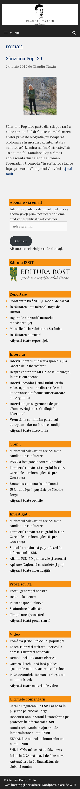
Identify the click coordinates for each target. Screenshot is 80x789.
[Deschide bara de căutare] (74, 33)
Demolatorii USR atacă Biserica (33, 657)
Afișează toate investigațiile (30, 570)
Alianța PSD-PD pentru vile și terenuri (38, 558)
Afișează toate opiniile (26, 500)
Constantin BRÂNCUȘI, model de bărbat (39, 301)
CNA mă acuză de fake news (41, 749)
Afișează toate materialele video (34, 685)
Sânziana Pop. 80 (24, 58)
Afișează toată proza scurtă (30, 620)
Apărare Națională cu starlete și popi (37, 564)
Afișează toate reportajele (29, 340)
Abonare (21, 241)
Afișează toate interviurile (29, 430)
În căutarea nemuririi (25, 334)
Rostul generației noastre (28, 591)
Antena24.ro (19, 761)
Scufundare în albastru (26, 608)
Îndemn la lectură (23, 596)
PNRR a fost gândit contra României (36, 462)
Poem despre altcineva (26, 602)
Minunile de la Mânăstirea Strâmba (36, 328)
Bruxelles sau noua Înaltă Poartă (34, 483)
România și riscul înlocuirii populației (37, 641)
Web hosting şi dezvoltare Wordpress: (30, 785)
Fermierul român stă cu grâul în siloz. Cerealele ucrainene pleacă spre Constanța (37, 472)
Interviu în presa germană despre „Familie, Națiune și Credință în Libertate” (34, 408)
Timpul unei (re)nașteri (27, 614)
